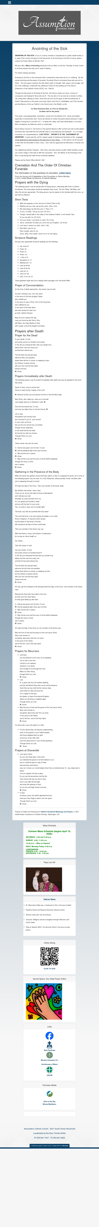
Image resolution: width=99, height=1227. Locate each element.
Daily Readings (49, 1050)
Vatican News (49, 899)
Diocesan (65, 1146)
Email (86, 2)
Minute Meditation (49, 1104)
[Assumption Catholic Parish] (49, 22)
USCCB (49, 1075)
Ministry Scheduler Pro (49, 1060)
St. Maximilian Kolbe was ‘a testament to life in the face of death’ (48, 905)
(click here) (65, 173)
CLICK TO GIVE (49, 968)
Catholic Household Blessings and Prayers (57, 811)
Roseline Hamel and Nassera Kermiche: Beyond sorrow (45, 910)
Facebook (89, 2)
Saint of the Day (49, 1101)
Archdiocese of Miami (49, 1064)
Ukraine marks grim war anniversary (38, 914)
